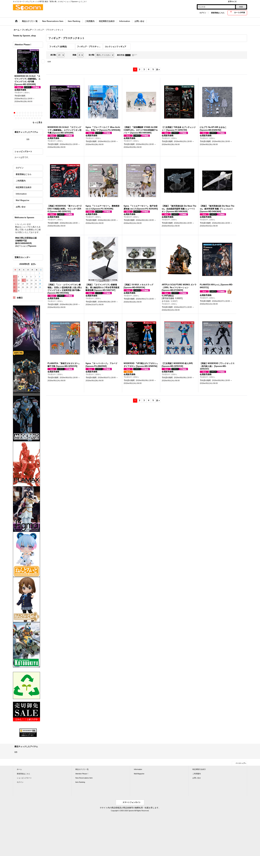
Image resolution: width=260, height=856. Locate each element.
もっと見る (37, 122)
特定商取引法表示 (23, 187)
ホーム (19, 769)
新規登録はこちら (217, 13)
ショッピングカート (24, 778)
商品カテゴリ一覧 (82, 769)
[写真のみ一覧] (128, 55)
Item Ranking (80, 782)
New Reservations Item (84, 778)
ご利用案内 (21, 181)
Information (21, 194)
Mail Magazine (22, 200)
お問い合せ (21, 207)
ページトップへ (241, 763)
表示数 (53, 55)
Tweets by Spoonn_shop (24, 36)
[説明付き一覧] (135, 55)
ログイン (203, 13)
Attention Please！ (82, 774)
